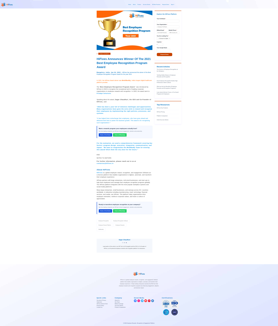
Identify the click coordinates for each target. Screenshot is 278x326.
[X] (124, 242)
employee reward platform (105, 225)
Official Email (161, 30)
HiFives (100, 172)
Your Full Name (161, 18)
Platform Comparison (162, 115)
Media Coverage (119, 303)
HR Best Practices (156, 4)
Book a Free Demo (105, 134)
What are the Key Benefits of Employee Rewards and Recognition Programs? (167, 87)
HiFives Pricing (161, 111)
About (134, 4)
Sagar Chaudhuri (104, 53)
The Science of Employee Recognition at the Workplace (167, 70)
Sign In (172, 4)
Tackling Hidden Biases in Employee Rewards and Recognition (166, 75)
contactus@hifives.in (105, 163)
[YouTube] (126, 242)
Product (139, 4)
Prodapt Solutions (104, 93)
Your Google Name (162, 47)
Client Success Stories (162, 119)
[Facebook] (122, 242)
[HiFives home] (139, 273)
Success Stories (146, 4)
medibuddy (101, 229)
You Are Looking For (163, 36)
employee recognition (104, 220)
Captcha (159, 42)
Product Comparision (120, 307)
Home (129, 4)
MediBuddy (126, 80)
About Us (117, 300)
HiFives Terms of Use (102, 303)
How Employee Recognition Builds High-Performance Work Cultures (167, 81)
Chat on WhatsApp (120, 134)
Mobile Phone (173, 30)
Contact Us (99, 307)
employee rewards (120, 225)
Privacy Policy (100, 305)
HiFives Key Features (162, 108)
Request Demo (165, 4)
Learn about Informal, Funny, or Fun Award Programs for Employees (168, 93)
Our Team (117, 302)
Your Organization (162, 24)
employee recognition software (120, 220)
